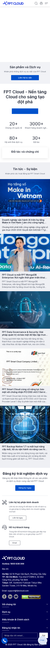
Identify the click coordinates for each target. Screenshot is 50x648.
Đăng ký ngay (25, 488)
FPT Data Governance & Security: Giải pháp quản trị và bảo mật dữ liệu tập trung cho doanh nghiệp (24, 335)
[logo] (13, 3)
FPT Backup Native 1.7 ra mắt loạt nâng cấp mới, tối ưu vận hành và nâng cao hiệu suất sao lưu (25, 449)
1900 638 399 (17, 564)
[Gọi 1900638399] (4, 641)
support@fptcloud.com (18, 591)
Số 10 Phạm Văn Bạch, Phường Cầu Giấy (28, 574)
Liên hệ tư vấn (25, 77)
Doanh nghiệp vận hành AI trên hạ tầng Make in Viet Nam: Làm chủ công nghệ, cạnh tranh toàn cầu (23, 222)
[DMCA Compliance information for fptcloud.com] (31, 597)
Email (14, 543)
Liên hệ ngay (17, 518)
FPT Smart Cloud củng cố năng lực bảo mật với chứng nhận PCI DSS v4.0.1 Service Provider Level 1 (25, 392)
